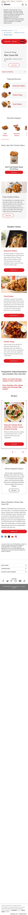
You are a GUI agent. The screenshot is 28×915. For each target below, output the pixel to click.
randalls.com (19, 531)
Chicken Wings (18, 95)
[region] (14, 909)
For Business (19, 1)
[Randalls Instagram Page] (16, 581)
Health (8, 1)
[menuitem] (7, 41)
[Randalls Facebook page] (3, 581)
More (22, 41)
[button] (22, 4)
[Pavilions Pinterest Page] (11, 581)
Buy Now (15, 490)
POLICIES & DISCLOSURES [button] (8, 572)
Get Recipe (17, 444)
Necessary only (14, 913)
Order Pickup (17, 315)
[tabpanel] (14, 161)
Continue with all (22, 913)
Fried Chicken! (18, 104)
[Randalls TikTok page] (24, 581)
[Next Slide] (26, 452)
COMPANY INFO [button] (5, 568)
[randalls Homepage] (7, 5)
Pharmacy (13, 1)
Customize (14, 910)
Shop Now (14, 65)
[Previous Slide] (2, 452)
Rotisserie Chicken (19, 86)
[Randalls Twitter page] (7, 581)
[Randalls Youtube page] (20, 581)
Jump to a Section (7, 72)
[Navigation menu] (2, 4)
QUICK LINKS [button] (4, 565)
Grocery (4, 1)
